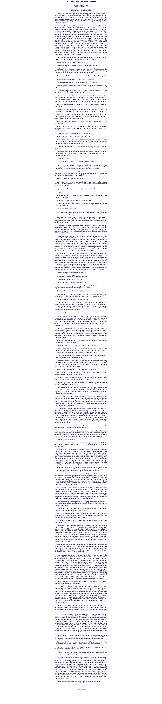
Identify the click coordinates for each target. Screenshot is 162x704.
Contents (84, 689)
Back (77, 689)
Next (80, 689)
